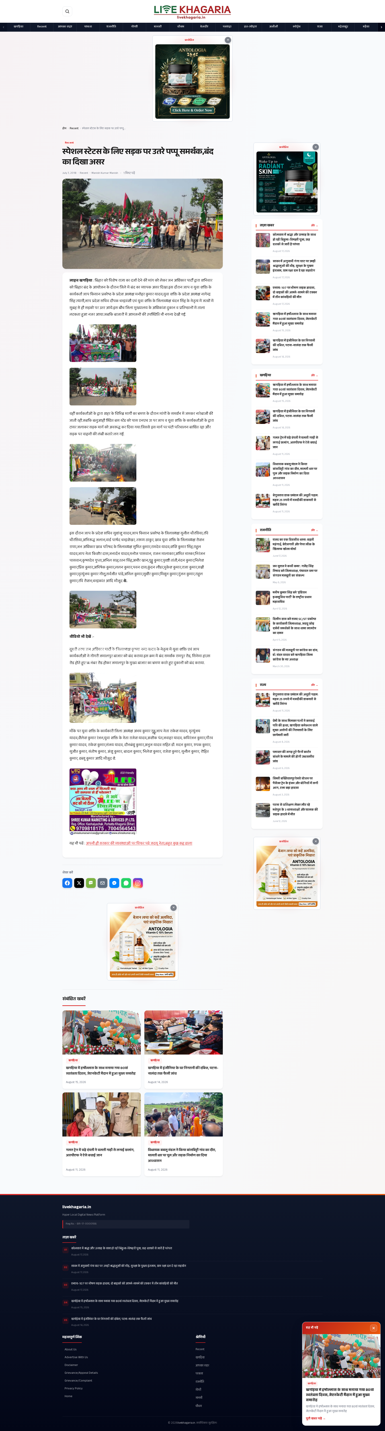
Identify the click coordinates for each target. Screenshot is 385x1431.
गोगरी (134, 27)
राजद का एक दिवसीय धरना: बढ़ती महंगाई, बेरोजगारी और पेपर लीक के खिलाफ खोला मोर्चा (294, 545)
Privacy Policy (74, 1388)
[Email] (102, 883)
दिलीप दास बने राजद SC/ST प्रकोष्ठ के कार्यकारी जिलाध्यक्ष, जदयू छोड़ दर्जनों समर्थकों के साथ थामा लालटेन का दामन (294, 626)
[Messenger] (114, 883)
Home (68, 1396)
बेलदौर (204, 27)
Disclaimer (71, 1365)
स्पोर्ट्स (297, 27)
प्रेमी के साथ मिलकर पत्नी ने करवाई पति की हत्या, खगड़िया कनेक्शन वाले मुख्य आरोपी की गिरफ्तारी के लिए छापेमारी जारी (295, 728)
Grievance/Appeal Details (81, 1373)
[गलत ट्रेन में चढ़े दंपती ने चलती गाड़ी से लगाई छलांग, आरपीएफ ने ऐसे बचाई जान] (101, 1134)
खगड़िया (18, 27)
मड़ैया (366, 27)
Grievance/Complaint (78, 1381)
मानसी (158, 27)
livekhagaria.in (76, 1207)
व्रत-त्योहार (250, 27)
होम (64, 128)
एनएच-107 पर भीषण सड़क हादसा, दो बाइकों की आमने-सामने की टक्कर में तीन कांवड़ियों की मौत (295, 293)
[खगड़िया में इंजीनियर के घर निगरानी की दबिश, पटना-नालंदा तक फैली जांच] (183, 1049)
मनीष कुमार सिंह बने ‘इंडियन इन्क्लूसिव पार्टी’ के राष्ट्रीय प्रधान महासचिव (292, 598)
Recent (42, 27)
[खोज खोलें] (67, 11)
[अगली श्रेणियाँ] (381, 27)
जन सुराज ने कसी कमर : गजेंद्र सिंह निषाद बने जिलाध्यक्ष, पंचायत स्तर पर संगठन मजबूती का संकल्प (295, 571)
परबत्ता (88, 27)
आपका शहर (65, 27)
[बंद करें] (373, 1328)
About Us (70, 1349)
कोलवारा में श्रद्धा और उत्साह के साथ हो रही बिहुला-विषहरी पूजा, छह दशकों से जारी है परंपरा (294, 240)
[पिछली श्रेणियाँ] (3, 27)
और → (314, 226)
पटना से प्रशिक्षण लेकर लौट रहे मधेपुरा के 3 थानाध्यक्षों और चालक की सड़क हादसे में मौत (295, 810)
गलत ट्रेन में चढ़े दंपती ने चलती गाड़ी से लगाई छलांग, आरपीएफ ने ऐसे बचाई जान (295, 443)
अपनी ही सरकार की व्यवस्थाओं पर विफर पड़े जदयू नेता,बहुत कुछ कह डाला (139, 844)
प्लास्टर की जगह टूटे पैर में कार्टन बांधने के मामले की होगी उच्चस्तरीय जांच (293, 757)
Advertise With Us (76, 1357)
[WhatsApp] (126, 883)
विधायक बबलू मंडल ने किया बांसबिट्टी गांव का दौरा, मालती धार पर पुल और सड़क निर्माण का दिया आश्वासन (295, 471)
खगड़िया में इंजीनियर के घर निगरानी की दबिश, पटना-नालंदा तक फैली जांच (294, 346)
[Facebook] (67, 883)
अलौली (273, 27)
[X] (79, 883)
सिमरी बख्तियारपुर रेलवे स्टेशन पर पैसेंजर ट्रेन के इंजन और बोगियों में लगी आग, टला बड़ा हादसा (295, 784)
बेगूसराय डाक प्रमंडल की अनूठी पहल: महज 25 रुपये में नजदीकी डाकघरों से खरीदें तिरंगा (295, 501)
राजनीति (111, 27)
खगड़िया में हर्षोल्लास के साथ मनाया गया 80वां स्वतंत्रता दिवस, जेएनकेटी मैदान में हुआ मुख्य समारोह (295, 319)
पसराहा (227, 27)
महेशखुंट (343, 27)
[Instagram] (138, 883)
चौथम (180, 27)
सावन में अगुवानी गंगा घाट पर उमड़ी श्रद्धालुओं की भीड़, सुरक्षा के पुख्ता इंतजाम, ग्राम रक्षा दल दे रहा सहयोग (294, 267)
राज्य (320, 27)
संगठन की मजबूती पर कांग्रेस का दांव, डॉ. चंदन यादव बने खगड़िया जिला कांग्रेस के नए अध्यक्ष (295, 655)
